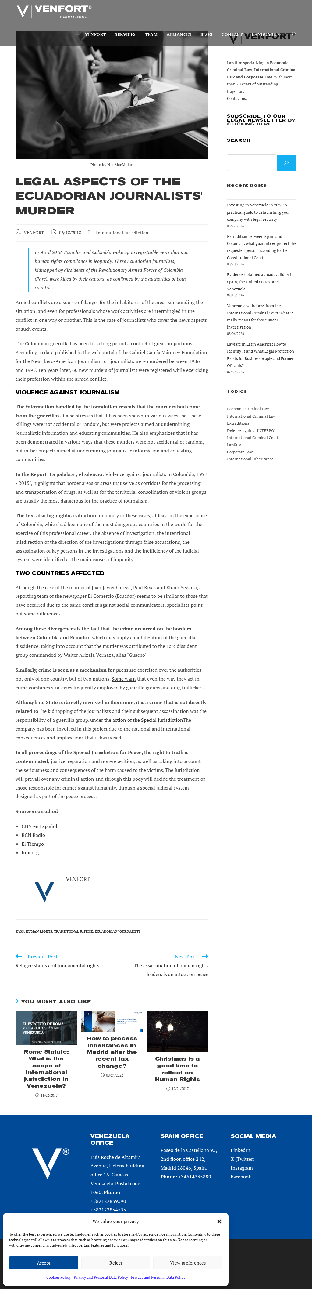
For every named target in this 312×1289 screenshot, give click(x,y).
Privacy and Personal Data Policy (101, 1277)
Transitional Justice (73, 931)
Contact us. (237, 98)
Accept (44, 1263)
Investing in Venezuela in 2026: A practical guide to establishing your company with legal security (258, 212)
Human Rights (39, 931)
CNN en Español (39, 826)
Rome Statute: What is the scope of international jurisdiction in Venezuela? (46, 1069)
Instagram (242, 1167)
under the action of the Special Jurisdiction (136, 720)
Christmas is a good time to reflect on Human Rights (177, 1069)
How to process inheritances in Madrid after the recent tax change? (112, 1052)
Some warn (124, 678)
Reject (115, 1263)
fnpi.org (30, 852)
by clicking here (261, 122)
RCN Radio (33, 835)
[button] (219, 1221)
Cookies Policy (58, 1277)
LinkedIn (240, 1150)
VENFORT (34, 232)
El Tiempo (33, 844)
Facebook (241, 1176)
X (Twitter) (242, 1159)
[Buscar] (286, 162)
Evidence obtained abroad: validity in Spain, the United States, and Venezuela (260, 282)
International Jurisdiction (122, 232)
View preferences (188, 1263)
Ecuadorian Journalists (117, 931)
